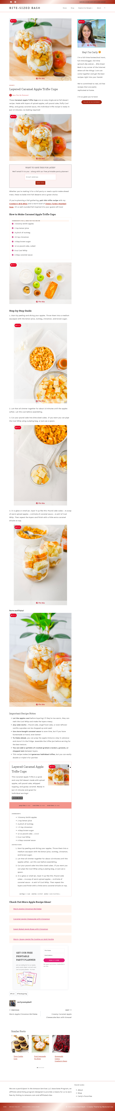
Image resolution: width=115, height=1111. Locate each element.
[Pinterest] (15, 2)
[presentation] (20, 1043)
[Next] (67, 1051)
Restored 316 (107, 1107)
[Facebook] (11, 2)
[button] (26, 979)
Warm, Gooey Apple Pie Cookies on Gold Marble (33, 939)
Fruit (12, 994)
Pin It (14, 20)
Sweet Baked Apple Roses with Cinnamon (30, 929)
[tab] (37, 1067)
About (99, 8)
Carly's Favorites (85, 1096)
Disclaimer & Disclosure (31, 1106)
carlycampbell (24, 1002)
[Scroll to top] (111, 1104)
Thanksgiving (22, 994)
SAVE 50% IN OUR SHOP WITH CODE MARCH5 (92, 2)
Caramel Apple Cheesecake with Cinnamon (31, 919)
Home (65, 8)
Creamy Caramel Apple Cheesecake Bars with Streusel (59, 1013)
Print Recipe (17, 798)
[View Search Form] (105, 8)
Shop (72, 8)
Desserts (12, 85)
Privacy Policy (14, 1106)
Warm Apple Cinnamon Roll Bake (27, 909)
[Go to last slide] (13, 1051)
